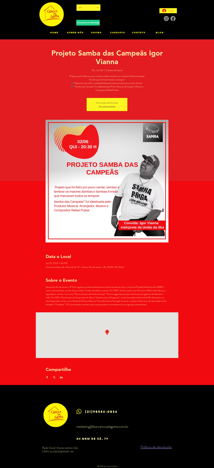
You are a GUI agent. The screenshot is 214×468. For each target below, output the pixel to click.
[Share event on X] (54, 377)
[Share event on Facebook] (47, 377)
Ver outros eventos (107, 106)
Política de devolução (156, 447)
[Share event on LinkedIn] (61, 377)
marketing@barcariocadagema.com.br (102, 426)
